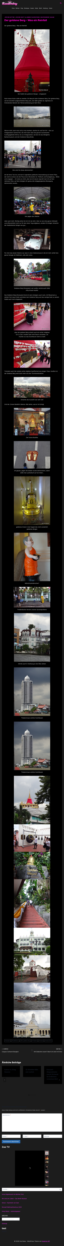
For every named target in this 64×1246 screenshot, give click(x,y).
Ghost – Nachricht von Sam (10, 1203)
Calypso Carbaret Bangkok (10, 1050)
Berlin (40, 8)
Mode (36, 8)
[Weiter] (59, 1080)
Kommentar (7, 1115)
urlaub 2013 (48, 1040)
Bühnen (18, 8)
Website (46, 1136)
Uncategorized (45, 17)
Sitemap (4, 1223)
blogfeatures (36, 17)
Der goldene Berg (25, 1040)
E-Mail (25, 1136)
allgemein (28, 17)
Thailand (34, 1040)
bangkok (7, 1040)
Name (5, 1136)
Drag (22, 8)
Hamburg (45, 8)
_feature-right (19, 17)
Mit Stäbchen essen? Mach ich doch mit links (48, 1050)
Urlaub (50, 8)
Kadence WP (46, 1241)
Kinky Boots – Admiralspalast (11, 1211)
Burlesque (26, 8)
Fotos (13, 8)
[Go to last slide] (4, 1080)
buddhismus (15, 1040)
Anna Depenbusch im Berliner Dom (13, 1194)
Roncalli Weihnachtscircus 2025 (12, 1207)
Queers (32, 8)
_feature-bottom (9, 17)
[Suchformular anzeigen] (60, 3)
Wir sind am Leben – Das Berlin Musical (14, 1198)
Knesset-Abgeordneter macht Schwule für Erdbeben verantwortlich (52, 1074)
